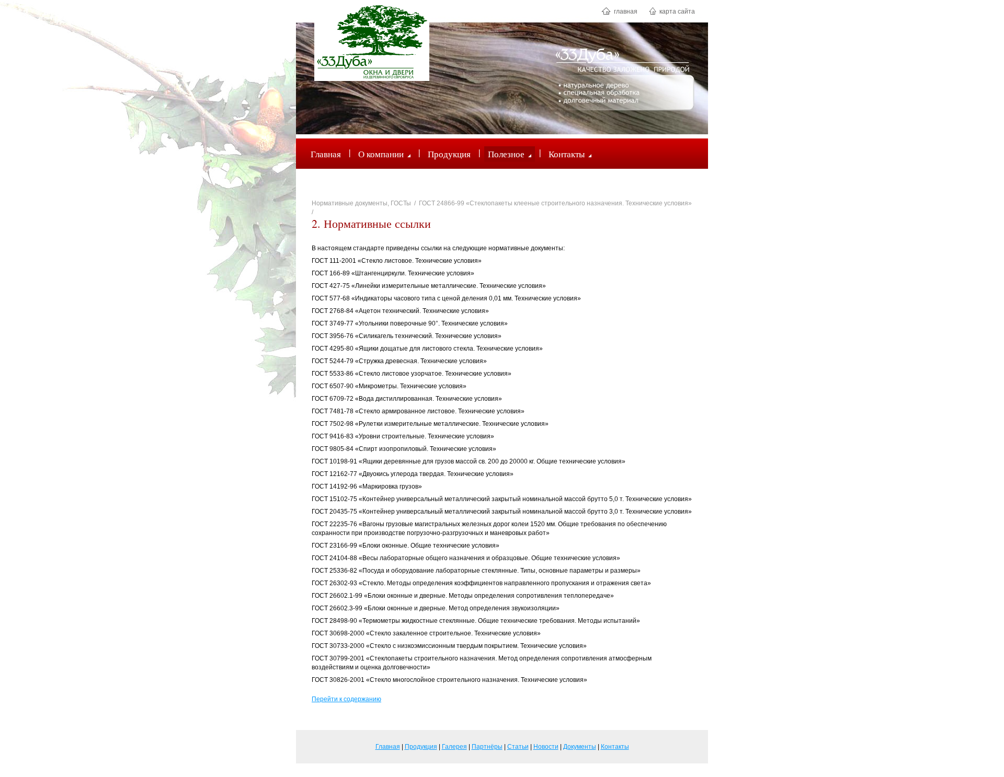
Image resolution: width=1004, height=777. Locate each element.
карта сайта (676, 11)
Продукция (449, 154)
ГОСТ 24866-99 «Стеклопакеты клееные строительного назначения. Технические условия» (555, 203)
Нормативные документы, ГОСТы (361, 203)
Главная (326, 154)
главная (624, 11)
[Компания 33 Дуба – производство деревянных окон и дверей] (371, 42)
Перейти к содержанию (346, 699)
